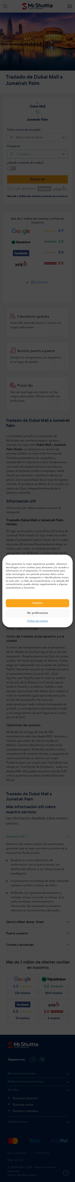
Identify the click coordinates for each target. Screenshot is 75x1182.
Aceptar (37, 603)
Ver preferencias (37, 613)
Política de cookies (37, 621)
